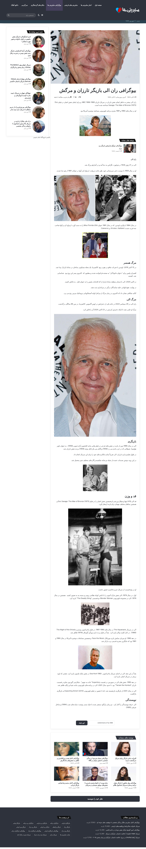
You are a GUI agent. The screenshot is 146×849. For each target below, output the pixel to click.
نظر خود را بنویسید (95, 799)
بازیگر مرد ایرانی (21, 827)
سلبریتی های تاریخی (71, 5)
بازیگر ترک (67, 827)
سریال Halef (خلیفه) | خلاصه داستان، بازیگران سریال (123, 834)
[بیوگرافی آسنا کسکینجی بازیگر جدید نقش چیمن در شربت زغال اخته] (38, 56)
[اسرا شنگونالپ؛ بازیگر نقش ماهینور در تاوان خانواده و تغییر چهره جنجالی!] (38, 42)
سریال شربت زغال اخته (24, 835)
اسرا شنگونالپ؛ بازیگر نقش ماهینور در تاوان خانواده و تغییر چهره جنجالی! (21, 39)
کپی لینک (82, 723)
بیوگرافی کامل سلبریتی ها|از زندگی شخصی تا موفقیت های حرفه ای (118, 822)
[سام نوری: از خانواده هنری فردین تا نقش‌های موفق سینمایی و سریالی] (95, 774)
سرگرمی (24, 5)
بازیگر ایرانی (16, 823)
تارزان (109, 102)
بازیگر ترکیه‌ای (57, 827)
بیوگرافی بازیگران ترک (34, 831)
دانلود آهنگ (14, 5)
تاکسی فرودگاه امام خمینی (41, 137)
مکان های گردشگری (37, 5)
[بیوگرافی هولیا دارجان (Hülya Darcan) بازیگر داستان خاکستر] (38, 84)
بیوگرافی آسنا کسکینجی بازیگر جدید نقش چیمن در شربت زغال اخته (20, 53)
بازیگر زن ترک (33, 827)
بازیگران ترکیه (54, 823)
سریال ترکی (53, 835)
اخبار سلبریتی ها (86, 5)
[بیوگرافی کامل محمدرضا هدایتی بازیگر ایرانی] (66, 774)
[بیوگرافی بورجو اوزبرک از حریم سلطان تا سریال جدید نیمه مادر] (38, 112)
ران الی (133, 102)
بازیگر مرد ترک (65, 831)
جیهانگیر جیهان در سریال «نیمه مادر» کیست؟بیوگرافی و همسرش (21, 95)
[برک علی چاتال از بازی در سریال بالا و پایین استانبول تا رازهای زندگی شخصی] (38, 126)
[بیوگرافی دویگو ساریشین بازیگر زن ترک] (130, 148)
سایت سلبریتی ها (65, 835)
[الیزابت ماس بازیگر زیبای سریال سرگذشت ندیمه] (123, 749)
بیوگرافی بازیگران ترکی (18, 831)
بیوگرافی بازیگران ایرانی (51, 831)
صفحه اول (98, 5)
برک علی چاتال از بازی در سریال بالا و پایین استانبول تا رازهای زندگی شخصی (21, 123)
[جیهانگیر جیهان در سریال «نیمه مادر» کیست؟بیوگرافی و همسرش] (38, 98)
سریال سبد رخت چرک (40, 835)
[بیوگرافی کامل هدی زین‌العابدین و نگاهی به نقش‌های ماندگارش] (66, 749)
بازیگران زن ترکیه (28, 823)
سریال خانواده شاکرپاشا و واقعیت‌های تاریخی (125, 826)
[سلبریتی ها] (123, 10)
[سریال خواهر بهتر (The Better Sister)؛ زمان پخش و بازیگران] (38, 70)
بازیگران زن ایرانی (42, 823)
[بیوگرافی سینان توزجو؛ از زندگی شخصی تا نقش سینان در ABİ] (95, 749)
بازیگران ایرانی (66, 823)
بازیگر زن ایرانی (44, 827)
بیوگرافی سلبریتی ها (54, 5)
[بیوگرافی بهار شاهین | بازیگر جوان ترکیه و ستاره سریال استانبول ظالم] (123, 774)
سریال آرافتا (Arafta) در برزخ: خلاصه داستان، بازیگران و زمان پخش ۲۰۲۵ (116, 837)
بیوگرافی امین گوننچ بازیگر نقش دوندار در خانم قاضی (123, 830)
